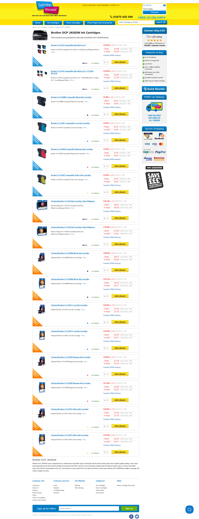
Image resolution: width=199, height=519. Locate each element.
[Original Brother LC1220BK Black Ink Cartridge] (42, 262)
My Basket (147, 5)
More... (54, 52)
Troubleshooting (59, 490)
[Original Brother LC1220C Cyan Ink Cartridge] (42, 314)
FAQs (34, 495)
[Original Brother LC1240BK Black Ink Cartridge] (42, 288)
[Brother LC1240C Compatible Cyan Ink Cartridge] (42, 132)
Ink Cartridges (53, 23)
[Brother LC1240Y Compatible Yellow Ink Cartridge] (42, 184)
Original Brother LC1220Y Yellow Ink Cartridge (70, 409)
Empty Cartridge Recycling (126, 485)
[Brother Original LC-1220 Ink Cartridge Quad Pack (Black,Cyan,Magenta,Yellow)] (42, 209)
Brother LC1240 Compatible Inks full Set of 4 (68, 45)
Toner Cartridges (73, 23)
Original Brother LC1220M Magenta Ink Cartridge (71, 357)
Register (92, 5)
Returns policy (37, 493)
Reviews (56, 493)
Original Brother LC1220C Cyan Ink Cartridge (69, 305)
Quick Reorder (103, 5)
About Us (35, 488)
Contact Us (115, 5)
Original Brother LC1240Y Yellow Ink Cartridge (70, 435)
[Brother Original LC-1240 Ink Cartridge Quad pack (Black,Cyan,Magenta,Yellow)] (42, 235)
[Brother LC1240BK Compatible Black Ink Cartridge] (42, 106)
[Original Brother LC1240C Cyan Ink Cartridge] (42, 340)
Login (84, 5)
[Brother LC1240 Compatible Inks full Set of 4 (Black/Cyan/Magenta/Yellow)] (42, 54)
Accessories (100, 493)
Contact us (36, 485)
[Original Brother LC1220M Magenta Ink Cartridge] (42, 366)
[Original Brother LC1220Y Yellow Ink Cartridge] (42, 418)
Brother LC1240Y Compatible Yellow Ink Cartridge (71, 175)
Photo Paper (100, 490)
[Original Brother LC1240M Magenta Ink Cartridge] (42, 392)
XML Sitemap (79, 488)
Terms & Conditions (38, 497)
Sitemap (77, 485)
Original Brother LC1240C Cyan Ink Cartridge (69, 331)
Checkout (154, 12)
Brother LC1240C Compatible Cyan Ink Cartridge (70, 123)
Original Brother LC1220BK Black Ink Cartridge (70, 253)
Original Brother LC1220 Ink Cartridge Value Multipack (73, 201)
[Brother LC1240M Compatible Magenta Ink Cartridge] (42, 158)
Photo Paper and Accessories (99, 23)
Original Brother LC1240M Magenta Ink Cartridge (71, 383)
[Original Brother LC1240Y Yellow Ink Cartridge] (42, 444)
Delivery (35, 490)
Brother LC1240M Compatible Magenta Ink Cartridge (72, 149)
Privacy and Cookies (39, 500)
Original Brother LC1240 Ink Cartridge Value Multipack (73, 227)
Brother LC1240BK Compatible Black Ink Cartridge (71, 97)
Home (37, 23)
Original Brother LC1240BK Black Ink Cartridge (70, 279)
